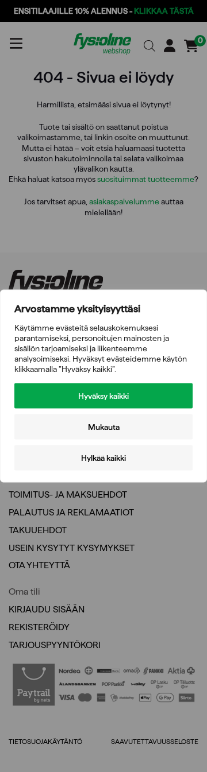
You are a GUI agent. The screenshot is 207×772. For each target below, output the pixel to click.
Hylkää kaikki (103, 458)
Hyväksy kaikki (103, 396)
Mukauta (104, 427)
